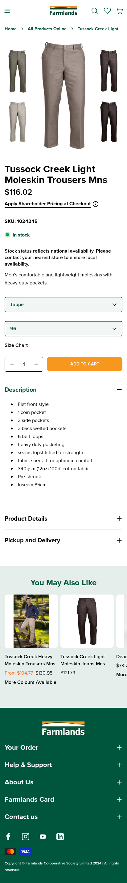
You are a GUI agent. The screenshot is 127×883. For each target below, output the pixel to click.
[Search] (94, 11)
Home (11, 28)
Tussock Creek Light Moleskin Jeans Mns (82, 660)
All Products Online (47, 28)
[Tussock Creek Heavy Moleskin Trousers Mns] (31, 621)
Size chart (16, 345)
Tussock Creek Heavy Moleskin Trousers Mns (30, 660)
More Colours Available (30, 682)
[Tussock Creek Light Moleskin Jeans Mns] (87, 621)
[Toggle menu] (7, 11)
